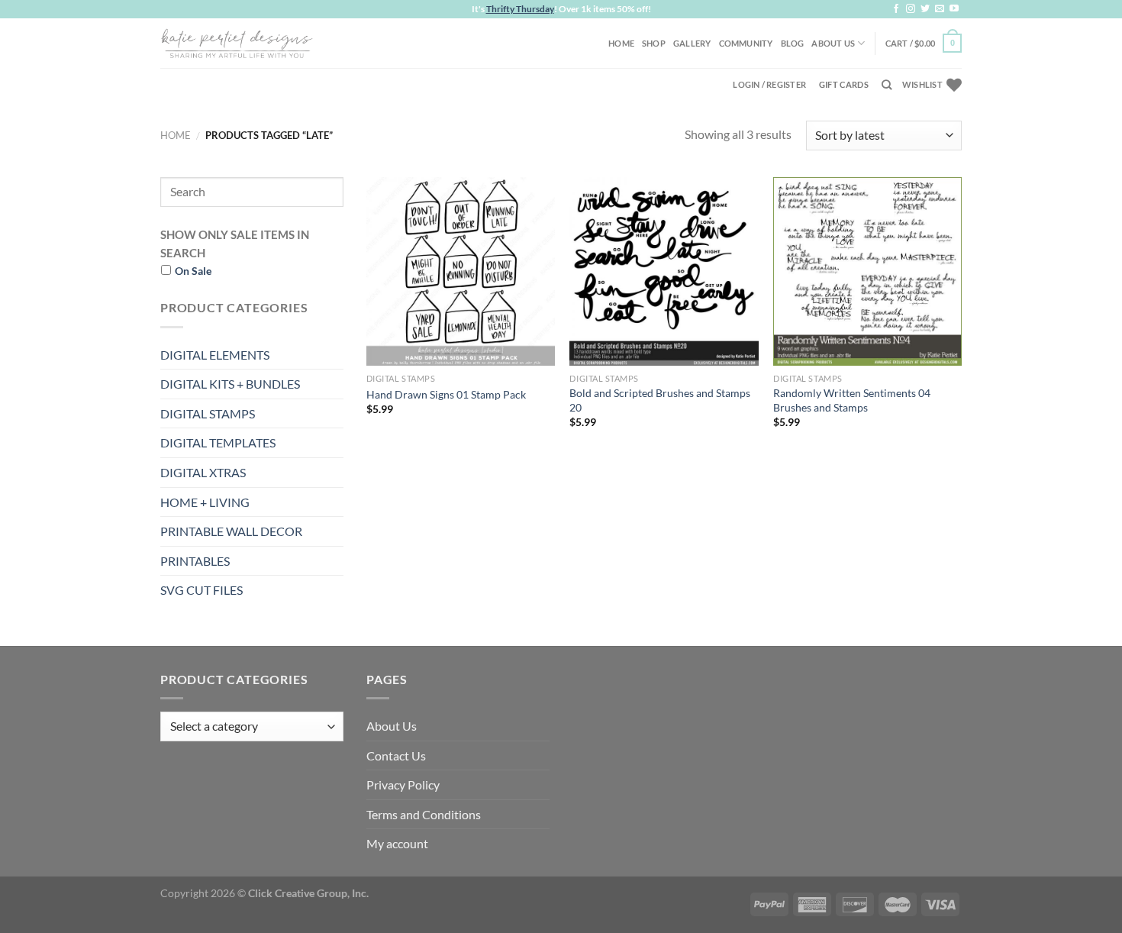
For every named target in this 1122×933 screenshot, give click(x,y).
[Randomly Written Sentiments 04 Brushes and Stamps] (867, 271)
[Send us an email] (939, 9)
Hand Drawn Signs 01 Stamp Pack (446, 394)
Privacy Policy (403, 784)
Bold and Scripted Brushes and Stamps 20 (659, 400)
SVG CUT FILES (201, 590)
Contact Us (396, 755)
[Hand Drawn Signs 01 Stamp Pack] (460, 271)
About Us (833, 43)
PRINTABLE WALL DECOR (231, 531)
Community (746, 43)
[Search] (886, 84)
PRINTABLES (195, 561)
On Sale (193, 270)
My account (397, 843)
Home (621, 43)
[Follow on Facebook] (896, 9)
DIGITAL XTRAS (203, 472)
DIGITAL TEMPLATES (218, 442)
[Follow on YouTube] (954, 9)
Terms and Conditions (423, 814)
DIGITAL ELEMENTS (214, 354)
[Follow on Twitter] (925, 9)
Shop (654, 43)
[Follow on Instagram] (910, 9)
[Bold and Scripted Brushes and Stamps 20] (663, 271)
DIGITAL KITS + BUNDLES (230, 383)
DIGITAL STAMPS (207, 413)
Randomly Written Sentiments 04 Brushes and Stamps (851, 400)
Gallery (692, 43)
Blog (792, 43)
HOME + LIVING (205, 502)
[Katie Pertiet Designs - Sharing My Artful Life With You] (236, 42)
